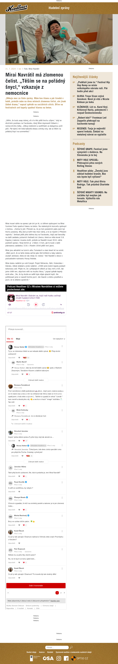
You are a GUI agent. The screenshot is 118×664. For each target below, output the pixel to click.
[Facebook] (66, 658)
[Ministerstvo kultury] (35, 658)
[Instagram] (58, 658)
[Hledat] (71, 647)
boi (20, 69)
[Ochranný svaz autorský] (48, 658)
